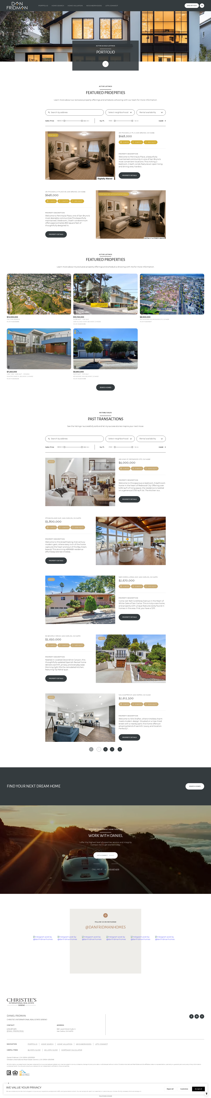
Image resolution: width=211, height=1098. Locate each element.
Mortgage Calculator (71, 1050)
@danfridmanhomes (105, 927)
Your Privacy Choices (105, 1096)
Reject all (170, 1089)
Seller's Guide (51, 1050)
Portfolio (43, 6)
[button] (105, 855)
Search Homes (105, 387)
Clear (161, 121)
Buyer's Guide (34, 1050)
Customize (184, 1089)
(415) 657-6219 (113, 869)
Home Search (58, 6)
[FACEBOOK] (191, 1016)
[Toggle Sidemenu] (202, 5)
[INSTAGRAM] (202, 1016)
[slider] (64, 121)
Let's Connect (111, 6)
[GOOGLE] (197, 1016)
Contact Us (192, 5)
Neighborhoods (94, 6)
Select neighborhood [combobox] (118, 112)
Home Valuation (75, 6)
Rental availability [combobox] (147, 112)
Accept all (198, 1089)
